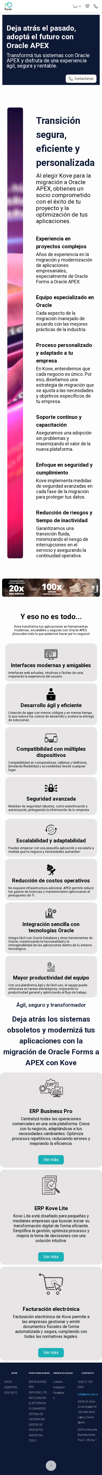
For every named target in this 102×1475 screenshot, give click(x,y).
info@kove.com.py (88, 1394)
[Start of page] (51, 1465)
